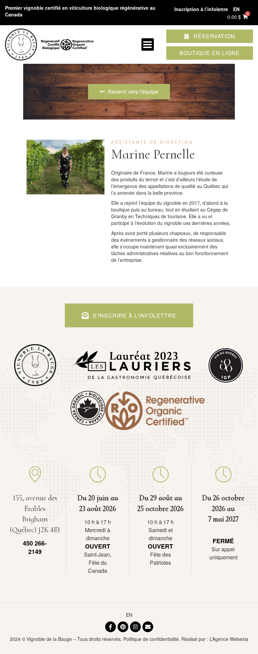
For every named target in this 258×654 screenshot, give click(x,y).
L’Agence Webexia (229, 639)
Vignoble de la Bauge (49, 639)
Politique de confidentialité (151, 639)
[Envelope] (147, 626)
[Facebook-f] (110, 626)
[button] (147, 44)
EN (129, 614)
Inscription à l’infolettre (201, 9)
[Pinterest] (123, 626)
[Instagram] (135, 626)
